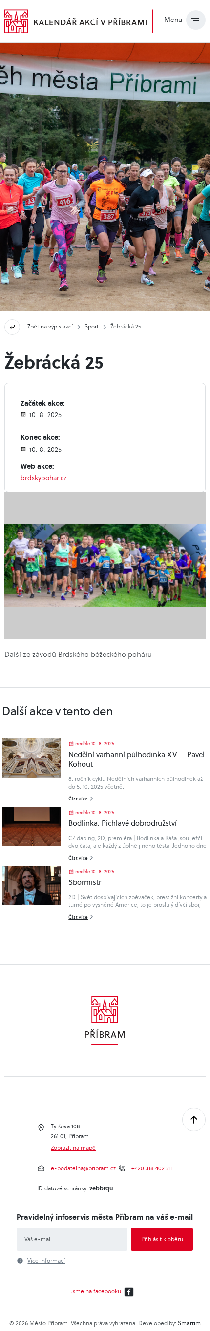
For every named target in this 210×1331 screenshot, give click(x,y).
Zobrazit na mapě (73, 1148)
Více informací (46, 1261)
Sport (91, 326)
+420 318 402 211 (152, 1168)
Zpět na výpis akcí (50, 326)
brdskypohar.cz (43, 478)
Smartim (189, 1323)
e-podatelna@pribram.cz (83, 1168)
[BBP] (105, 565)
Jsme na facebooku (96, 1291)
